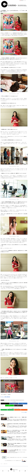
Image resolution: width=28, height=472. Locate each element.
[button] (18, 405)
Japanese (22, 0)
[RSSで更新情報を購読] (20, 410)
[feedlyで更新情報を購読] (7, 410)
